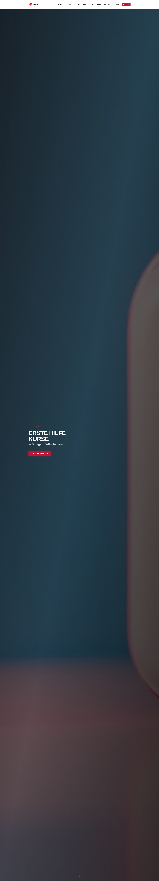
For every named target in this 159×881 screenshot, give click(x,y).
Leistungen (69, 4)
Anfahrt (107, 4)
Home (60, 4)
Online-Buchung (95, 4)
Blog (78, 4)
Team (84, 4)
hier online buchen (38, 453)
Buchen (126, 4)
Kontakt (116, 4)
